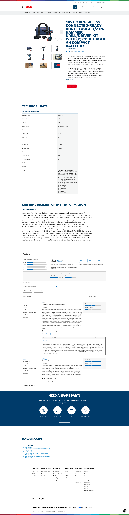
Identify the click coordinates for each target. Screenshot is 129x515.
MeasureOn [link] (44, 473)
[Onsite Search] (75, 7)
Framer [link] (86, 486)
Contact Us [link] (78, 480)
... (37, 17)
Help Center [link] (78, 468)
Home (23, 17)
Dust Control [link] (35, 478)
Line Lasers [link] (44, 480)
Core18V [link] (34, 476)
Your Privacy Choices (86, 507)
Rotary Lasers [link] (44, 478)
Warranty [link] (77, 478)
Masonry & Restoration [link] (90, 480)
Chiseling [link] (55, 478)
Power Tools (31, 17)
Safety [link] (66, 478)
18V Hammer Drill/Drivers (46, 17)
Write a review (81, 51)
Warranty (93, 2)
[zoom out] (60, 39)
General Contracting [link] (89, 473)
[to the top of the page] (127, 506)
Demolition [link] (87, 482)
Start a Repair (78, 2)
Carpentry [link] (86, 476)
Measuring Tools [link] (46, 468)
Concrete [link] (86, 478)
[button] (72, 86)
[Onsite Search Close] (71, 7)
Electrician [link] (87, 484)
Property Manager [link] (89, 490)
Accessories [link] (56, 468)
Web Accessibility (50, 511)
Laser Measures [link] (45, 476)
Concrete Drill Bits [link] (58, 473)
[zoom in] (56, 39)
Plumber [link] (86, 488)
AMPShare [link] (67, 476)
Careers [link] (67, 480)
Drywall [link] (86, 471)
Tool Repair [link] (78, 471)
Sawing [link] (55, 480)
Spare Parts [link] (78, 473)
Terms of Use (40, 511)
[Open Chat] (124, 510)
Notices (34, 511)
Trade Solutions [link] (89, 468)
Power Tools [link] (35, 468)
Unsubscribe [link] (78, 482)
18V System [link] (35, 473)
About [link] (66, 471)
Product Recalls (61, 511)
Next (61, 32)
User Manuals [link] (78, 476)
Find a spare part (64, 421)
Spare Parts (86, 2)
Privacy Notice (72, 507)
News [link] (66, 473)
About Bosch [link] (69, 468)
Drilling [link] (55, 476)
